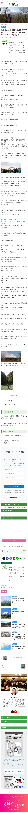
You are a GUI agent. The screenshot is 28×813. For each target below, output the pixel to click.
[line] (17, 558)
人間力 (3, 587)
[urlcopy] (24, 558)
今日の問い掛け (9, 401)
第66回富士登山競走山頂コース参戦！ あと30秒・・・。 (18, 600)
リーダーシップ (9, 587)
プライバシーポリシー (8, 546)
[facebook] (7, 558)
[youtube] (15, 711)
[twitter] (9, 57)
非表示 (16, 396)
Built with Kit (14, 497)
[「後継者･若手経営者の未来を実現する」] (14, 4)
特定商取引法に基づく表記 (17, 796)
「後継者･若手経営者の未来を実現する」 (14, 800)
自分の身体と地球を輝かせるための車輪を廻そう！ (18, 648)
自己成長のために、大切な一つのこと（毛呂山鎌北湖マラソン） (18, 626)
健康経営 (4, 585)
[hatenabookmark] (10, 558)
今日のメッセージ (10, 404)
